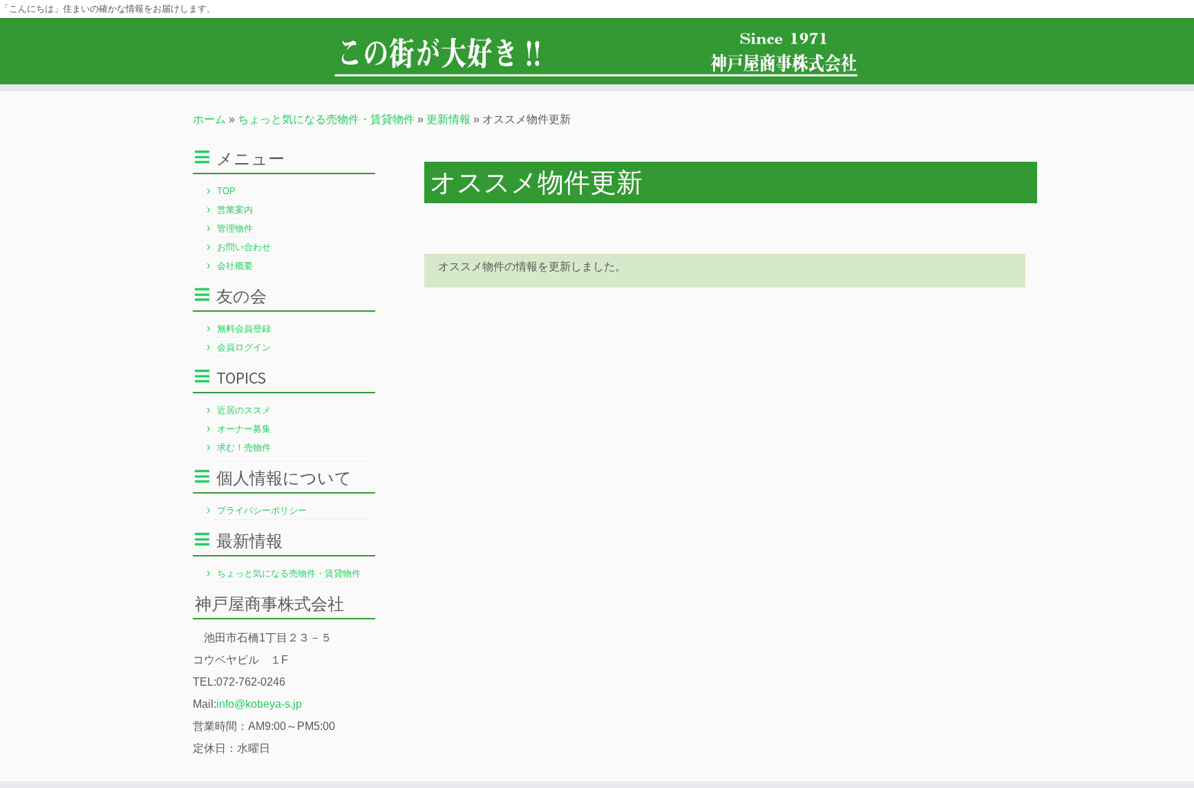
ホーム (209, 119)
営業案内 (235, 210)
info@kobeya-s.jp (259, 704)
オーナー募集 (244, 429)
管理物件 (235, 228)
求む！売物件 (244, 447)
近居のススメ (244, 410)
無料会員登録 (244, 328)
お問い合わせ (244, 247)
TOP (226, 191)
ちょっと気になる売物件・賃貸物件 (326, 119)
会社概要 (235, 266)
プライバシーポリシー (262, 510)
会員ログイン (244, 347)
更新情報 (448, 119)
